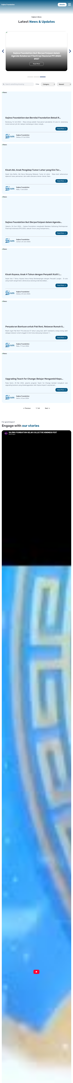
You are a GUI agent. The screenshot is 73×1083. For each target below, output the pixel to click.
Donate (62, 4)
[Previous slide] (3, 51)
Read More (36, 64)
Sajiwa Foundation (8, 4)
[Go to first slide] (70, 51)
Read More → (61, 129)
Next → (47, 408)
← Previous (27, 408)
